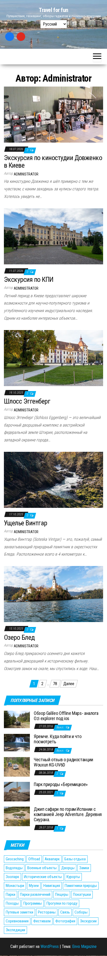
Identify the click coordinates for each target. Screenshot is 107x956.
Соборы (81, 912)
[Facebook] (9, 36)
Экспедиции (15, 930)
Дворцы (68, 868)
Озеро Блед (19, 637)
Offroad (34, 859)
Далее (68, 683)
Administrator (26, 174)
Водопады (14, 868)
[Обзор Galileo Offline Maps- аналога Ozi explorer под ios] (17, 719)
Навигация (51, 885)
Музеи (34, 885)
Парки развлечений (35, 894)
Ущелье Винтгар (25, 523)
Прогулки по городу (61, 903)
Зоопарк (12, 876)
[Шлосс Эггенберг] (53, 357)
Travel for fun (53, 10)
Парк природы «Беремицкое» (61, 784)
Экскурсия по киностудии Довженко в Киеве (53, 161)
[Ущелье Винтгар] (53, 479)
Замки (84, 868)
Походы (12, 903)
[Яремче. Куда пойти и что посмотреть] (17, 742)
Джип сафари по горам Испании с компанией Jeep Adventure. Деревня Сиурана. (68, 814)
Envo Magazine (84, 946)
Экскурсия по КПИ (29, 279)
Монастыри (15, 885)
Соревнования (17, 921)
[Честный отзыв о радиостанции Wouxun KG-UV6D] (17, 766)
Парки (10, 894)
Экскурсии (88, 921)
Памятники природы (81, 885)
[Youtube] (21, 36)
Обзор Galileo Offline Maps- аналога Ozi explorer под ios (66, 715)
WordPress (50, 946)
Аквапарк (52, 859)
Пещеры (61, 894)
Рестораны (47, 912)
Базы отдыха (75, 859)
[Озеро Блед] (53, 593)
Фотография (65, 921)
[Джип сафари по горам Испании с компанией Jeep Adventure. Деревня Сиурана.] (17, 816)
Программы (32, 903)
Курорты (73, 876)
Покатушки (82, 894)
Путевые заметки (19, 912)
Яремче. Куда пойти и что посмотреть (57, 739)
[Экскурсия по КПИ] (53, 236)
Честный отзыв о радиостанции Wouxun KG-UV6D (63, 762)
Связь (65, 912)
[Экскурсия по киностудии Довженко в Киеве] (53, 114)
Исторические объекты (43, 876)
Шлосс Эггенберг (27, 401)
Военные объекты (42, 868)
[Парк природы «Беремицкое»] (17, 791)
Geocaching (15, 859)
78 (55, 683)
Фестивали (42, 921)
